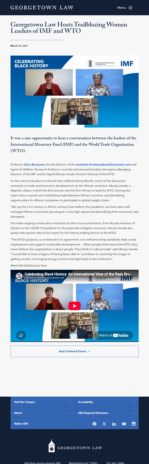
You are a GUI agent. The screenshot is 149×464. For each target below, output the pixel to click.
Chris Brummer (34, 164)
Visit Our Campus (24, 402)
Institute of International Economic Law (103, 164)
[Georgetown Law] (42, 7)
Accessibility (85, 402)
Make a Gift (21, 423)
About (18, 412)
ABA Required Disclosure (93, 412)
